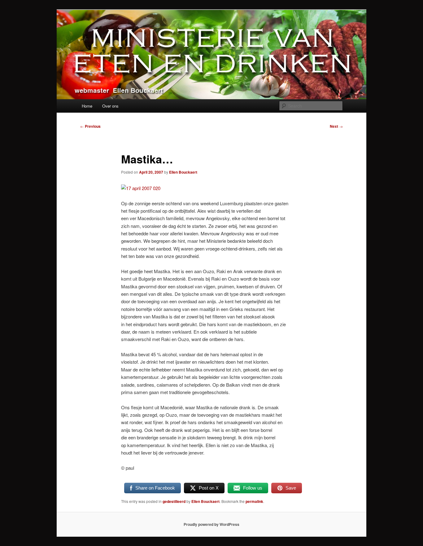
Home (87, 106)
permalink (254, 501)
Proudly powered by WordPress (211, 524)
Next (336, 126)
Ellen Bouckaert (183, 172)
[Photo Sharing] (140, 188)
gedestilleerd (174, 501)
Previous (90, 126)
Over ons (110, 106)
